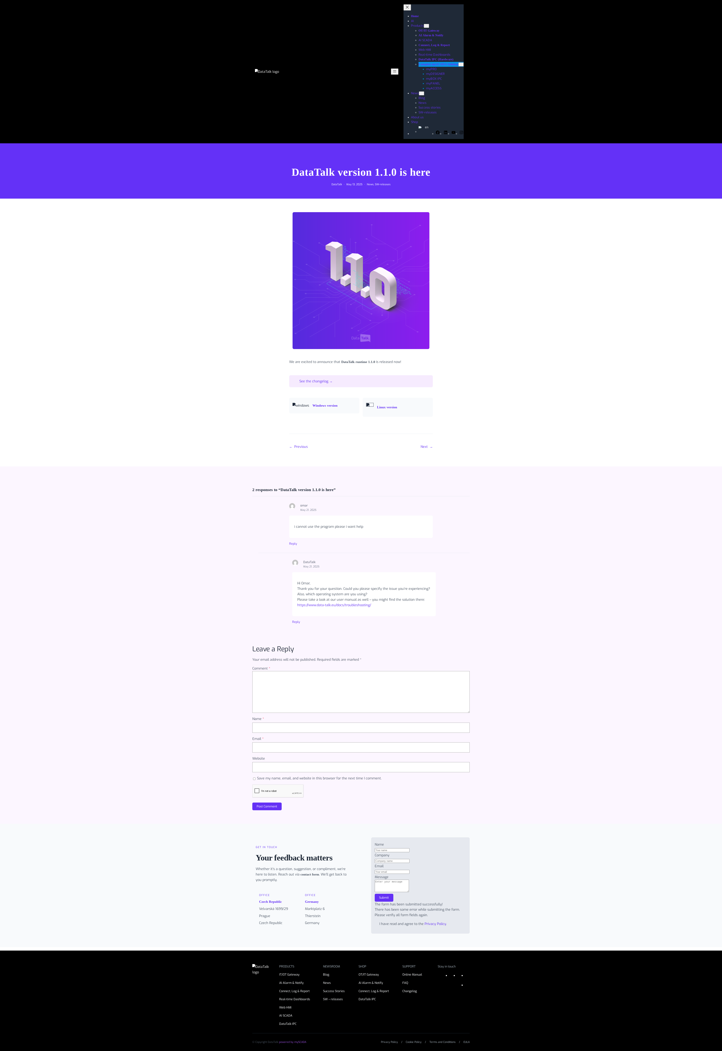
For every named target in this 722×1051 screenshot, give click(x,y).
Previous (301, 446)
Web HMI (285, 1007)
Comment (261, 668)
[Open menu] (394, 71)
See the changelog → (316, 381)
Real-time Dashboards (294, 999)
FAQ (405, 983)
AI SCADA (285, 1016)
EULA (466, 1042)
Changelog (409, 991)
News (370, 184)
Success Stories (334, 991)
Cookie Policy (414, 1042)
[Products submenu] (426, 26)
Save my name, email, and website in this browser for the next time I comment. (319, 778)
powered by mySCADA (292, 1042)
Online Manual (412, 975)
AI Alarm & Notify (291, 983)
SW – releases (333, 999)
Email (258, 739)
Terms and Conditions (442, 1042)
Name (258, 719)
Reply (293, 544)
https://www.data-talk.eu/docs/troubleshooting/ (334, 605)
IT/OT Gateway (289, 975)
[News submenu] (421, 93)
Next (424, 446)
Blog (326, 975)
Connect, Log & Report (294, 991)
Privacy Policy (435, 924)
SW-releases (383, 184)
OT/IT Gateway (369, 975)
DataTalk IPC (288, 1024)
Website (258, 758)
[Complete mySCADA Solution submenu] (461, 64)
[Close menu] (407, 7)
